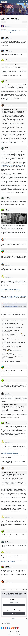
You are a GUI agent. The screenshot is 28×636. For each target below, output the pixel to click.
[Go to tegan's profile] (2, 60)
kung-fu (11, 165)
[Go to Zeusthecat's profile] (2, 264)
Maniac (6, 84)
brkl (5, 25)
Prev (4, 589)
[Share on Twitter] (1, 628)
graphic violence (15, 163)
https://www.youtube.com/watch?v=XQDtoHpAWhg (11, 290)
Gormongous (8, 393)
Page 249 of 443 (14, 22)
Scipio (6, 104)
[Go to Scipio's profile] (2, 105)
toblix (6, 80)
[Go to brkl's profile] (2, 26)
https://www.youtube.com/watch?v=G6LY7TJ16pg (10, 289)
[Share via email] (16, 628)
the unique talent (4, 167)
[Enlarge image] (14, 218)
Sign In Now (14, 613)
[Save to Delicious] (10, 628)
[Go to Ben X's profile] (2, 239)
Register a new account (14, 605)
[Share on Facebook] (3, 628)
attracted (13, 167)
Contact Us (16, 631)
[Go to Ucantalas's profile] (2, 251)
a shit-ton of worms (19, 165)
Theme (11, 631)
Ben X (6, 239)
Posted (8, 26)
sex (10, 163)
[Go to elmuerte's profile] (2, 581)
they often (10, 167)
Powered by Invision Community (14, 634)
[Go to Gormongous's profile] (2, 393)
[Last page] (26, 22)
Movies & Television (15, 19)
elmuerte (7, 581)
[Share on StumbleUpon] (14, 628)
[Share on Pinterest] (18, 628)
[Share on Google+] (6, 628)
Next (24, 589)
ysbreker (3, 19)
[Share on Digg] (8, 628)
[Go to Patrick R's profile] (2, 148)
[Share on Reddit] (12, 628)
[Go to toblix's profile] (2, 81)
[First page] (1, 22)
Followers (13, 618)
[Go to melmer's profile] (2, 38)
